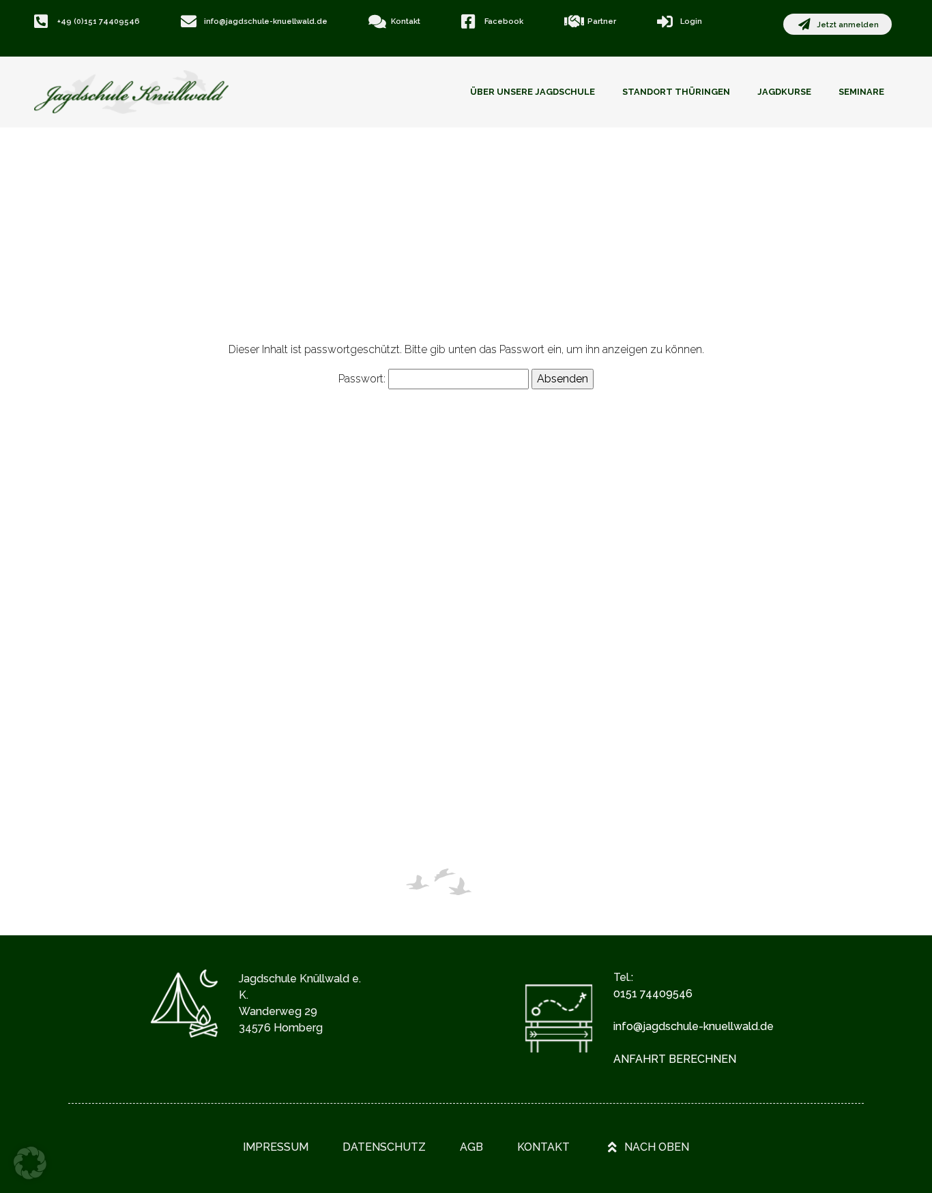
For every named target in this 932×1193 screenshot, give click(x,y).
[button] (30, 1163)
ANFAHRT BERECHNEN (674, 1059)
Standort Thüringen (676, 92)
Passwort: (363, 378)
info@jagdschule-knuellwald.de (693, 1026)
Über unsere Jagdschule (532, 92)
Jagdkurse (784, 92)
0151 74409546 (653, 993)
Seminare (861, 92)
